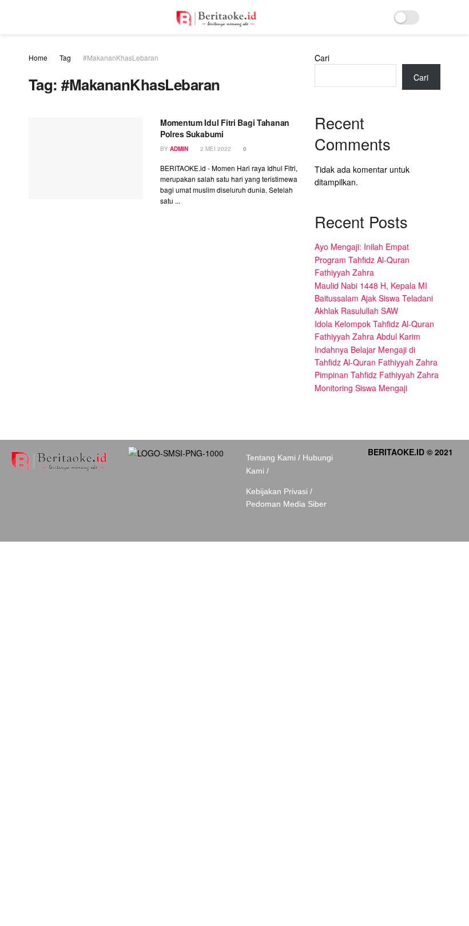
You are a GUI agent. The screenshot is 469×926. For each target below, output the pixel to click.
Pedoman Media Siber (286, 503)
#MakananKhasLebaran (120, 57)
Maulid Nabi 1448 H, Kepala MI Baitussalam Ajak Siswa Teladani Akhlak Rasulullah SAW (374, 298)
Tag (65, 57)
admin (179, 149)
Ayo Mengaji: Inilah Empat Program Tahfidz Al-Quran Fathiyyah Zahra (362, 259)
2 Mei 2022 (214, 149)
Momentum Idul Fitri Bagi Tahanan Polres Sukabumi (224, 128)
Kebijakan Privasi (277, 491)
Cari (322, 57)
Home (38, 57)
